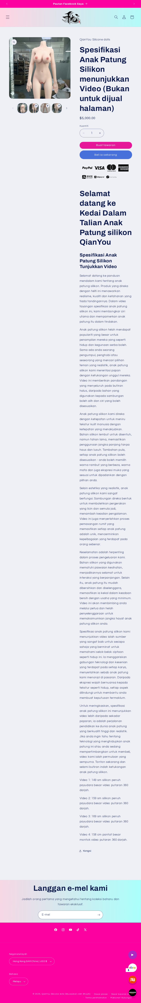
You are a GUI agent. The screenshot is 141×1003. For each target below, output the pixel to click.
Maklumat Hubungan (121, 998)
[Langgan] (99, 915)
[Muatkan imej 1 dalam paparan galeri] (22, 108)
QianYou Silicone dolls (53, 994)
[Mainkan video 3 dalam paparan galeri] (57, 108)
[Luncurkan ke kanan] (66, 108)
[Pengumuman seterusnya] (134, 4)
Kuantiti (84, 126)
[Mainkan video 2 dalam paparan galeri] (45, 108)
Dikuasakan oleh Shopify (78, 994)
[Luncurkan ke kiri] (13, 108)
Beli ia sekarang (105, 154)
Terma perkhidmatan (96, 998)
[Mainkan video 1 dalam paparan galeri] (34, 108)
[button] (8, 17)
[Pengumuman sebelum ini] (7, 4)
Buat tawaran (106, 145)
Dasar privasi (101, 994)
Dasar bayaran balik (121, 994)
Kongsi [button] (87, 851)
